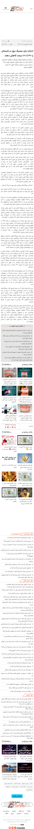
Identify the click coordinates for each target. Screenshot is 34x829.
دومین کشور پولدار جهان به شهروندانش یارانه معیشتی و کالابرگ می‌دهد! (17, 353)
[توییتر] (12, 828)
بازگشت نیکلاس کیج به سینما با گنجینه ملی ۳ (19, 593)
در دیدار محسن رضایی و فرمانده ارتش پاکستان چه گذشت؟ (16, 654)
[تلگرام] (10, 828)
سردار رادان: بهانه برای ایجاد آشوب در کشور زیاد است (18, 571)
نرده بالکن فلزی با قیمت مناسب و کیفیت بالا (20, 722)
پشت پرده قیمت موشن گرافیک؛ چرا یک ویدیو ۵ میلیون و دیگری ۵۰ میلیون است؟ (18, 713)
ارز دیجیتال (8, 787)
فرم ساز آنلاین (17, 783)
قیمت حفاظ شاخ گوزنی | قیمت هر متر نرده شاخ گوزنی (17, 730)
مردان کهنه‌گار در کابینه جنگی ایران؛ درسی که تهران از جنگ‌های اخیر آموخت (18, 342)
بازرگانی (28, 695)
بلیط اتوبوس (29, 790)
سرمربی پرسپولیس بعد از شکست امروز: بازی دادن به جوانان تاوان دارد (17, 642)
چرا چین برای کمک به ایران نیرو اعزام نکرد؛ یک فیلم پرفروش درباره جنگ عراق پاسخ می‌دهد (17, 620)
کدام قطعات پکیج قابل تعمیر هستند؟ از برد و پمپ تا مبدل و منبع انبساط (17, 737)
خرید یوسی (29, 787)
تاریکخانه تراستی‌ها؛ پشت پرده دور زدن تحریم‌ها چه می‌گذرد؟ (16, 647)
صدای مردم (6, 811)
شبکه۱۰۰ (29, 811)
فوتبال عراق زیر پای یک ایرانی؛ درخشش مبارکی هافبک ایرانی (16, 699)
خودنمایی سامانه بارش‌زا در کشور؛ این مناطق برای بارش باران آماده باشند (18, 658)
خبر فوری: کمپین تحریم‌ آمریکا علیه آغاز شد (20, 568)
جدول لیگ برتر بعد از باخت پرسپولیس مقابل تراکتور (18, 564)
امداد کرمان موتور (8, 783)
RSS (7, 814)
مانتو (31, 783)
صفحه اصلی (29, 41)
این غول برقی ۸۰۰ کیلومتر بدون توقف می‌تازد (20, 688)
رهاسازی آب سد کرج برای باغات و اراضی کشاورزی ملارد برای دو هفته (17, 560)
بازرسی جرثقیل (25, 783)
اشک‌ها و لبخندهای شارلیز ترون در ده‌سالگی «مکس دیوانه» (16, 590)
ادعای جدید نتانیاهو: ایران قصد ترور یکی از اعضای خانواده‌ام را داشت (17, 680)
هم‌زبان (14, 811)
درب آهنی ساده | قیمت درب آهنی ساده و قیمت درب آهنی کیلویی (18, 726)
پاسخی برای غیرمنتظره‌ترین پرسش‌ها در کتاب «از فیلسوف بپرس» (17, 603)
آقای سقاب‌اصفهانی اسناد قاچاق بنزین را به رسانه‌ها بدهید (16, 627)
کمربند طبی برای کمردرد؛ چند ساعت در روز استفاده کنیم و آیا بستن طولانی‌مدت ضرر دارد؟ (17, 703)
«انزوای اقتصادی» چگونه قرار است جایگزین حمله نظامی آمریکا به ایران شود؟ (18, 348)
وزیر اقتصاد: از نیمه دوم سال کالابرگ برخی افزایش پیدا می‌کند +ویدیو (18, 637)
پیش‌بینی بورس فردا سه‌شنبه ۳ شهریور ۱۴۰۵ (20, 650)
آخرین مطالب (26, 581)
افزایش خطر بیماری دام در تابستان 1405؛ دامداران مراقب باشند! (18, 718)
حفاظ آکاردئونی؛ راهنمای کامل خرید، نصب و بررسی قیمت (16, 733)
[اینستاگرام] (15, 828)
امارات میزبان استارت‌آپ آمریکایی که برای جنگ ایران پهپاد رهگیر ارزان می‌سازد (18, 614)
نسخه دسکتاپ (17, 796)
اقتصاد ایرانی (23, 787)
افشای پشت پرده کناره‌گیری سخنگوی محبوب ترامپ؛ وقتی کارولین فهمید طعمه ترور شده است (18, 359)
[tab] (28, 534)
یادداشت (26, 814)
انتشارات (19, 814)
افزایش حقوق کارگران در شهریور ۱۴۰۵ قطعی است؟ (18, 684)
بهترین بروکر (15, 787)
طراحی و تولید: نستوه (15, 824)
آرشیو (12, 814)
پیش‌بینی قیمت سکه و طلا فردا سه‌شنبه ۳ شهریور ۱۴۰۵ (17, 541)
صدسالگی (21, 811)
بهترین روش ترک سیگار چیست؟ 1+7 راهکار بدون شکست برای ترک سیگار (18, 708)
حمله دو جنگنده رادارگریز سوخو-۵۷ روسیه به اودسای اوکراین (16, 550)
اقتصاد (23, 41)
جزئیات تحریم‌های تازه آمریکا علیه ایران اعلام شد (19, 538)
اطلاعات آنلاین (17, 8)
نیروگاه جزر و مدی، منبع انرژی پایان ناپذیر (20, 691)
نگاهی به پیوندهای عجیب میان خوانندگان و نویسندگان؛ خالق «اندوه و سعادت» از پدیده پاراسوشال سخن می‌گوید (18, 598)
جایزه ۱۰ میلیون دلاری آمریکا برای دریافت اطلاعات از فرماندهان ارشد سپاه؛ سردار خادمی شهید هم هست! (19, 585)
